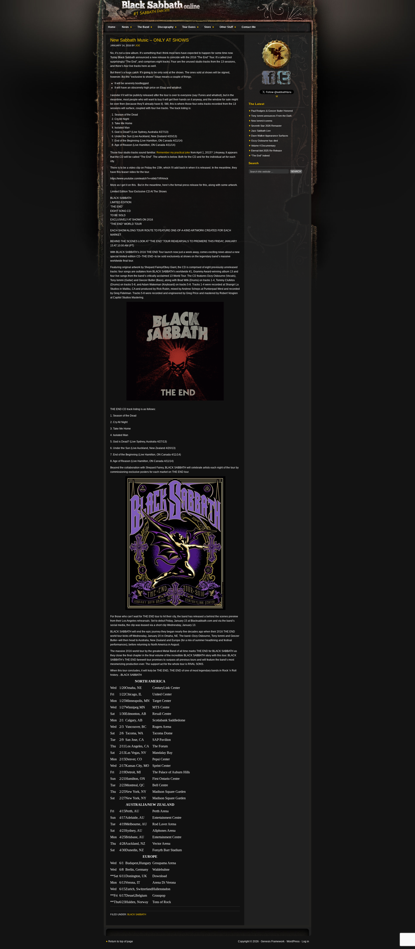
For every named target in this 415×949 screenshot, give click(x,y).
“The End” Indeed (260, 155)
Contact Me (249, 27)
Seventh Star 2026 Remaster (266, 125)
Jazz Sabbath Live (261, 130)
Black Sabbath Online (205, 11)
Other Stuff (225, 28)
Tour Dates (188, 28)
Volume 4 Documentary (263, 145)
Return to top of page (120, 941)
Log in (305, 941)
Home (111, 27)
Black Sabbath (136, 914)
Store (206, 28)
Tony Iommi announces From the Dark (271, 115)
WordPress (293, 941)
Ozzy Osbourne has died (264, 140)
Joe (137, 45)
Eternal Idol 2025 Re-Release (266, 150)
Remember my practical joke (173, 152)
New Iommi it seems (261, 120)
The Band (142, 28)
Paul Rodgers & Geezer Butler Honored (272, 110)
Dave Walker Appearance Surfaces (269, 135)
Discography (165, 28)
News (124, 28)
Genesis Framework (272, 941)
